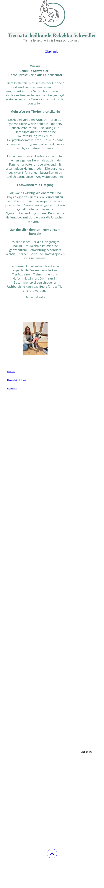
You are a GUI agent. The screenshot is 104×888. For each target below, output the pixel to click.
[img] (52, 13)
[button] (52, 853)
